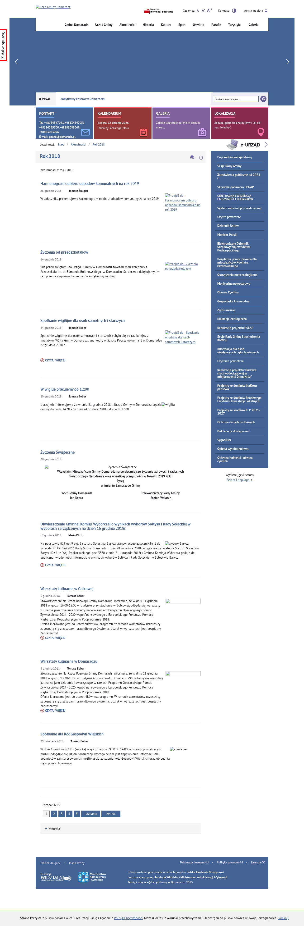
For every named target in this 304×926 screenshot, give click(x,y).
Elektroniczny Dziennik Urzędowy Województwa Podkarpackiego (234, 247)
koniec (108, 813)
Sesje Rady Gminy (229, 166)
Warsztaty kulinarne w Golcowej (66, 589)
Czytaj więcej (53, 360)
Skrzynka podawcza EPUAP (235, 187)
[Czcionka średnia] (203, 11)
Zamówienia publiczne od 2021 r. (238, 176)
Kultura (166, 25)
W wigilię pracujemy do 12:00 (64, 389)
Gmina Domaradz (76, 25)
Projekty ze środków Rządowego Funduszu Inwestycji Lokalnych (239, 399)
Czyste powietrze (229, 217)
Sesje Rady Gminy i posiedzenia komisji (238, 338)
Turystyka (235, 25)
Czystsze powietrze (230, 361)
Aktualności (127, 25)
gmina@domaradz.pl (62, 136)
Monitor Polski (227, 235)
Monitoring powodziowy (233, 284)
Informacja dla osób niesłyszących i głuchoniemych (238, 351)
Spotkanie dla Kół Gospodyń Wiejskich (72, 734)
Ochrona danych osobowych (236, 422)
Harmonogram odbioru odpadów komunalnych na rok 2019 (89, 183)
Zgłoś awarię (226, 310)
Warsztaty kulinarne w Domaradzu (68, 661)
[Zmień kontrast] (234, 11)
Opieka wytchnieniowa (232, 449)
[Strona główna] (53, 7)
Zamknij (283, 918)
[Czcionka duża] (209, 11)
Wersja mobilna (254, 10)
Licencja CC (258, 863)
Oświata (198, 25)
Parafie (216, 25)
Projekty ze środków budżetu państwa (237, 387)
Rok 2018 (99, 145)
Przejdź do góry (50, 863)
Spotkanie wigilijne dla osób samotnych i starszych (82, 320)
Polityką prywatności (128, 918)
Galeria (254, 25)
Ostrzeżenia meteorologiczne (237, 275)
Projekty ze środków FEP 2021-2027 (238, 412)
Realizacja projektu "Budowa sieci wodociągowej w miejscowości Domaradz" (236, 373)
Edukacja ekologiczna (232, 319)
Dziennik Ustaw (228, 226)
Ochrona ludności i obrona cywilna (235, 459)
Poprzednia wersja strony (234, 157)
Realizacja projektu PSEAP (235, 328)
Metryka (52, 829)
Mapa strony (77, 863)
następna (91, 814)
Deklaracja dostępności (233, 431)
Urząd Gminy (103, 25)
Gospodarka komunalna (233, 302)
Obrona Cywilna (228, 293)
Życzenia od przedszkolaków (64, 252)
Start (61, 145)
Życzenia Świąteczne (57, 452)
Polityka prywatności (230, 863)
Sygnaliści (224, 440)
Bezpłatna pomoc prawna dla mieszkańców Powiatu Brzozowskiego (237, 262)
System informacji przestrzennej (239, 208)
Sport (182, 25)
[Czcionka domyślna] (197, 11)
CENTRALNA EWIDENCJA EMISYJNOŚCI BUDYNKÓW (235, 197)
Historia (148, 25)
